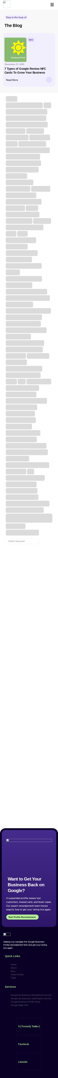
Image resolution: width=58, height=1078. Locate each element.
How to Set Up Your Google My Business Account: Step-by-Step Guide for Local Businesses (28, 633)
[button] (52, 5)
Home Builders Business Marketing (26, 651)
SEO (31, 40)
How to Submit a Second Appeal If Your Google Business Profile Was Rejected (28, 775)
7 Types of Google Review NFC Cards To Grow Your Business (28, 562)
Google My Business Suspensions (26, 758)
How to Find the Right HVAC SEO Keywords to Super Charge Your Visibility (25, 596)
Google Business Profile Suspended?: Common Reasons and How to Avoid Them (28, 808)
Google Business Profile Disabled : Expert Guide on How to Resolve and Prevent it (27, 740)
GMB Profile (15, 731)
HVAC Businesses (18, 580)
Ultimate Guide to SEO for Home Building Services (25, 667)
